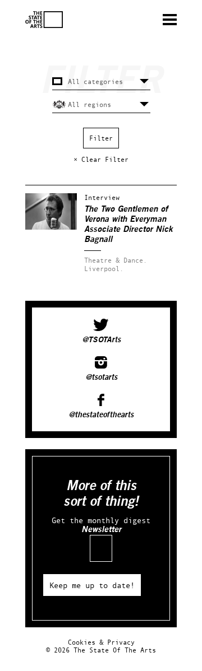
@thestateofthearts (101, 415)
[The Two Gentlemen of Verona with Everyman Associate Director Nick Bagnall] (51, 227)
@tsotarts (101, 377)
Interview (102, 197)
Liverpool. (103, 268)
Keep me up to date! (92, 585)
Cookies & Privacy (101, 642)
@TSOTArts (101, 340)
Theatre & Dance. (115, 260)
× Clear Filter (101, 159)
